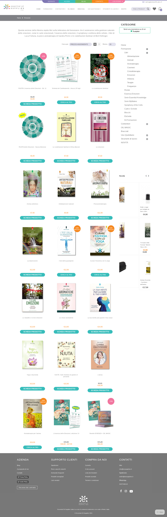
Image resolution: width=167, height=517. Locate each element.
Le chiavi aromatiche (66, 318)
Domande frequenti (57, 473)
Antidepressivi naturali (66, 204)
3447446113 (123, 484)
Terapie (130, 82)
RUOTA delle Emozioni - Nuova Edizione (32, 147)
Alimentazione (133, 56)
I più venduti (55, 480)
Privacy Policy (23, 477)
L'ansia (100, 375)
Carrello (88, 465)
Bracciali (124, 131)
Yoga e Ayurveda (32, 375)
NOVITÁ (124, 142)
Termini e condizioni (92, 480)
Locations (116, 1)
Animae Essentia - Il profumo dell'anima (126, 282)
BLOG (84, 1)
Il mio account (90, 469)
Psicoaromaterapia (100, 204)
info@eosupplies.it (153, 2)
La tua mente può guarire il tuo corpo (100, 318)
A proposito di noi (23, 469)
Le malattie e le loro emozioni (32, 318)
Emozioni (131, 75)
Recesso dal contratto (27, 487)
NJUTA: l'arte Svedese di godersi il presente (66, 376)
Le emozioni (100, 147)
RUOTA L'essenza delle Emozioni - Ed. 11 (32, 88)
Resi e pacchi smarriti (58, 469)
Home (19, 18)
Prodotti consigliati (57, 476)
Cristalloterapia (133, 71)
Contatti (19, 473)
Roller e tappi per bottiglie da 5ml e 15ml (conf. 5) (125, 209)
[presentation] (146, 176)
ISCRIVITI (51, 1)
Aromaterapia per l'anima (32, 433)
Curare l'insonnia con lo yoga (100, 261)
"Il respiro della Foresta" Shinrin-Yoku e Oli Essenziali (126, 245)
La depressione (32, 261)
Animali (130, 60)
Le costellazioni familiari (100, 88)
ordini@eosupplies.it (126, 476)
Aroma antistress (32, 204)
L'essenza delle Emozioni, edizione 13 (66, 433)
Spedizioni (54, 465)
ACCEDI (67, 1)
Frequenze (131, 86)
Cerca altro (66, 102)
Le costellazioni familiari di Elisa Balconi (66, 147)
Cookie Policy (23, 482)
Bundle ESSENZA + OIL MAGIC (100, 433)
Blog (18, 465)
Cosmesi (131, 67)
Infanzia (130, 79)
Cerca (148, 9)
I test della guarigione (66, 261)
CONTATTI (99, 1)
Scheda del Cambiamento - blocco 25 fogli (66, 88)
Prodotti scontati (90, 476)
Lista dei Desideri (91, 473)
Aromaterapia (133, 64)
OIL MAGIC (126, 127)
